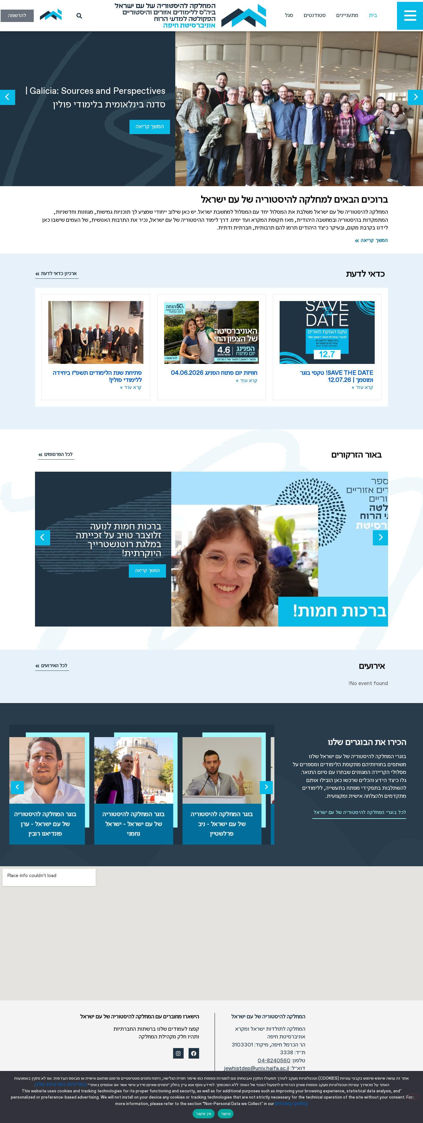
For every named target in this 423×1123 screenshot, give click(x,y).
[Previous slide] (17, 787)
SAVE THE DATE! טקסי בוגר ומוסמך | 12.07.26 (336, 376)
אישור (225, 1113)
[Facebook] (194, 1053)
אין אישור (203, 1113)
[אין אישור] (413, 1096)
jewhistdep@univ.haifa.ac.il (256, 1068)
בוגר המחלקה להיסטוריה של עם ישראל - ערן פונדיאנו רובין (54, 824)
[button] (415, 97)
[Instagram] (178, 1053)
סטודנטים (315, 15)
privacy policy (291, 1103)
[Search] (78, 16)
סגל (289, 15)
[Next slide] (266, 787)
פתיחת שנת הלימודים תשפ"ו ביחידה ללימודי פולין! (97, 376)
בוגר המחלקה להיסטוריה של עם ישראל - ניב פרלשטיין (230, 824)
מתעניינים (347, 15)
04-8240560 (274, 1060)
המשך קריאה (150, 126)
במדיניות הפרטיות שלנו (61, 1084)
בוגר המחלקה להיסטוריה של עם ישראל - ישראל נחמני (142, 824)
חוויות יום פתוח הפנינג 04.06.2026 (214, 373)
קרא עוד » (362, 388)
